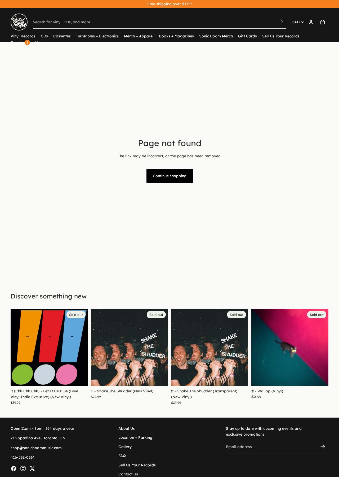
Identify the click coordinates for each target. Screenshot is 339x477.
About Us (126, 428)
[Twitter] (32, 468)
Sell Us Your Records (137, 464)
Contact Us (128, 474)
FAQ (122, 455)
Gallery (125, 446)
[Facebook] (14, 468)
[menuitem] (40, 42)
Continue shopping (169, 176)
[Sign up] (322, 446)
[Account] (311, 22)
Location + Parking (135, 437)
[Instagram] (23, 468)
